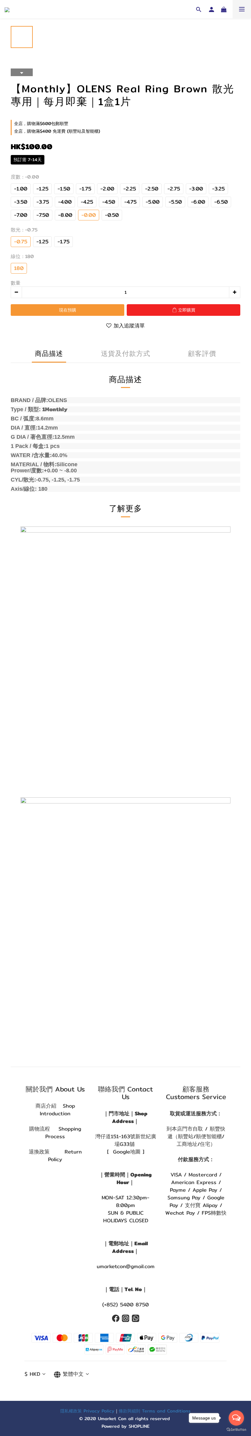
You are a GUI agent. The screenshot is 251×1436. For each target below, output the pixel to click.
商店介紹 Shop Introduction (55, 1109)
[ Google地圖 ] (125, 1152)
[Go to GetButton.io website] (236, 1430)
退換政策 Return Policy (55, 1155)
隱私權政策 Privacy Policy (87, 1410)
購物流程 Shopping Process (55, 1132)
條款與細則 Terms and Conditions (155, 1410)
